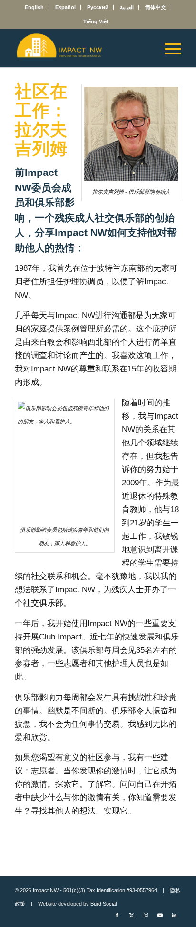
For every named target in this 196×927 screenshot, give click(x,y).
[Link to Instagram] (145, 915)
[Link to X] (131, 915)
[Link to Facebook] (117, 915)
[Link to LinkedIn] (174, 915)
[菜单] (168, 48)
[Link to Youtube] (160, 915)
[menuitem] (34, 7)
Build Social (103, 903)
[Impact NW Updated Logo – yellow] (81, 48)
